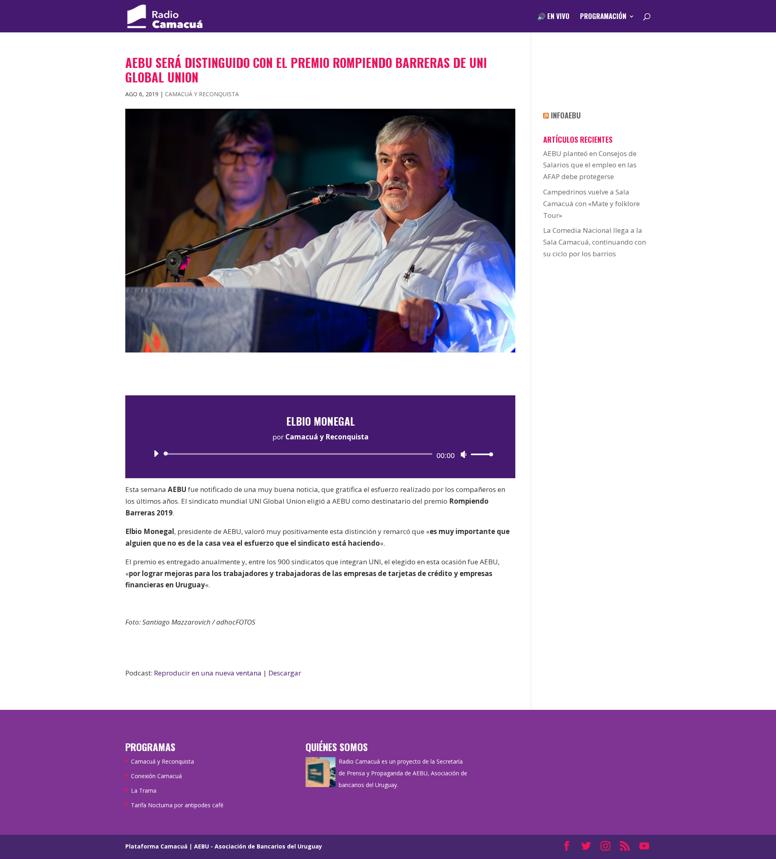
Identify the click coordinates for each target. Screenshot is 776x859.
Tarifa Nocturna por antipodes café (177, 805)
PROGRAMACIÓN (603, 17)
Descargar (284, 672)
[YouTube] (644, 847)
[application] (320, 454)
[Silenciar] (463, 454)
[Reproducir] (156, 453)
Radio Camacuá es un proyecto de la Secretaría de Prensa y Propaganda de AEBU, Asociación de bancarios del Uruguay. (403, 773)
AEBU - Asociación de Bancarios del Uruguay (258, 846)
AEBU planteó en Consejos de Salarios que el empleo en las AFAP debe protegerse (590, 165)
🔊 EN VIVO (553, 17)
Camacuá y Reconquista (202, 94)
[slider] (479, 454)
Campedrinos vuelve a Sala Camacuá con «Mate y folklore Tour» (591, 203)
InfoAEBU (566, 115)
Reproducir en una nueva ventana (207, 672)
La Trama (143, 790)
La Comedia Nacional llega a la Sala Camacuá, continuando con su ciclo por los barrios (594, 242)
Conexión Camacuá (156, 776)
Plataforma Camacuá (156, 846)
